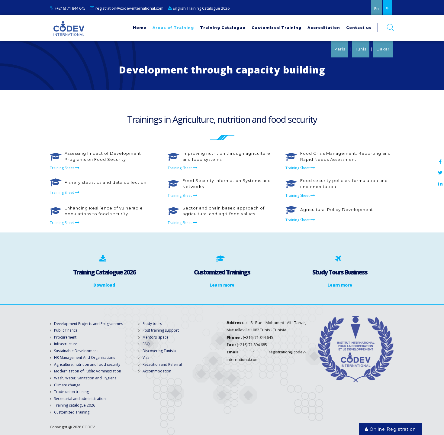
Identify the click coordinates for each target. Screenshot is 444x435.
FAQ (146, 343)
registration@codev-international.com (129, 8)
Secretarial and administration (80, 398)
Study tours (152, 323)
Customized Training (276, 27)
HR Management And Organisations (84, 357)
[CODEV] (69, 28)
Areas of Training (173, 27)
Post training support (161, 330)
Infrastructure (65, 343)
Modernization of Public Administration (87, 371)
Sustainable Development (76, 350)
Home (139, 27)
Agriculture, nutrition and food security (87, 364)
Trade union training (71, 391)
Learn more (222, 285)
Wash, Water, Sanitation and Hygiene (85, 378)
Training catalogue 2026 (74, 405)
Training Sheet (62, 167)
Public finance (66, 330)
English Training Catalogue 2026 (201, 8)
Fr (387, 8)
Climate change (67, 385)
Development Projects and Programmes (88, 323)
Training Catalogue (223, 27)
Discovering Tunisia (159, 350)
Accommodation (157, 371)
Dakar (383, 49)
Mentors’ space (156, 337)
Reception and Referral (162, 364)
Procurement (65, 337)
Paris (339, 49)
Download (104, 285)
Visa (146, 357)
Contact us (359, 27)
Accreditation (323, 27)
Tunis (360, 49)
